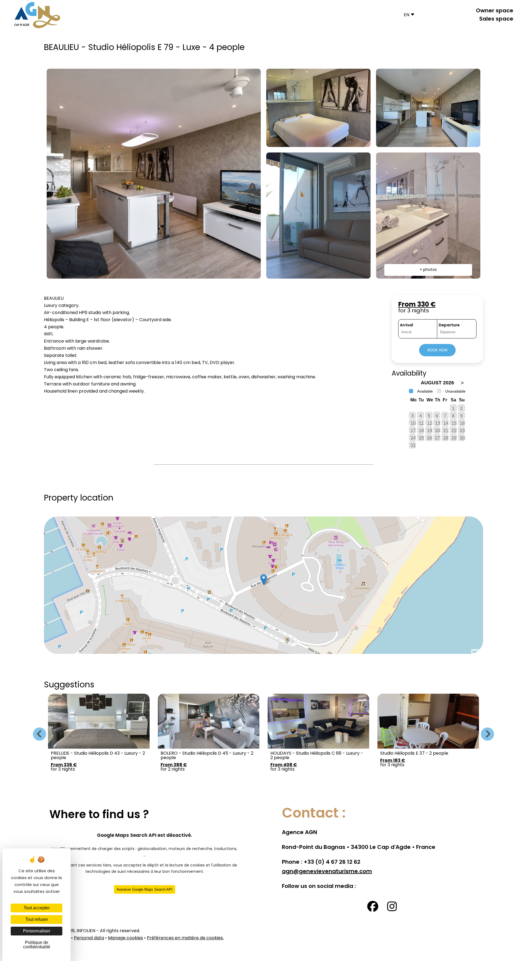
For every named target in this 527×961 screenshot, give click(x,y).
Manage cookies (125, 938)
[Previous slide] (39, 734)
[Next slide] (487, 734)
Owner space (494, 11)
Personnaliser (36, 931)
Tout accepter (37, 908)
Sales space (496, 19)
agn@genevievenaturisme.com (327, 871)
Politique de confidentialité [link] (36, 944)
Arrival (406, 325)
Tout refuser (36, 919)
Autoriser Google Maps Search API (144, 889)
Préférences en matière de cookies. (185, 938)
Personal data (89, 938)
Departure (449, 325)
